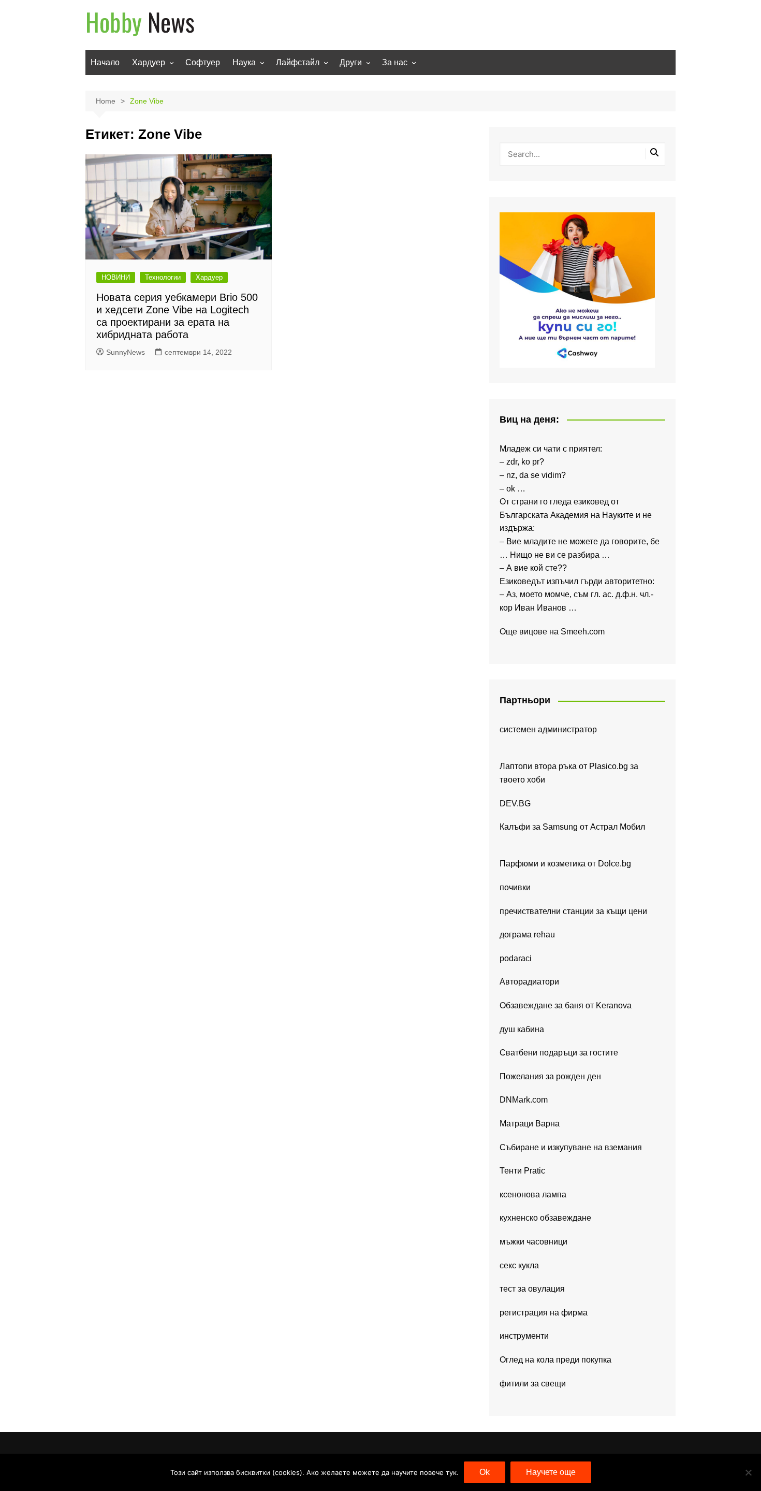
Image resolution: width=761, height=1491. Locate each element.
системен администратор (548, 729)
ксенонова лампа (533, 1194)
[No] (748, 1472)
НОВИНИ (115, 277)
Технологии (163, 277)
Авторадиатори (529, 981)
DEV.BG (515, 803)
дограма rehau (527, 934)
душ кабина (522, 1029)
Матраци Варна (530, 1123)
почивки (515, 887)
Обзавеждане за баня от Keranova (566, 1005)
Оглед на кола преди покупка (555, 1359)
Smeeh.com (583, 631)
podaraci (516, 958)
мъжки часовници (533, 1241)
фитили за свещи (533, 1383)
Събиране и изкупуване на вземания (571, 1147)
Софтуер (202, 62)
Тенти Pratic (522, 1170)
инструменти (524, 1335)
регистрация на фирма (544, 1312)
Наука (244, 62)
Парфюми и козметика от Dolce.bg (565, 863)
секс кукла (519, 1265)
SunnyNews (125, 352)
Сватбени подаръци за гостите (559, 1052)
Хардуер (148, 62)
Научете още (551, 1472)
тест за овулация (532, 1288)
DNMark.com (524, 1099)
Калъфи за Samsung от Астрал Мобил (572, 826)
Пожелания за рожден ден (550, 1076)
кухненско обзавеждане (545, 1217)
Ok (484, 1472)
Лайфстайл (297, 62)
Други (351, 62)
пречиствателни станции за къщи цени (573, 911)
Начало (105, 62)
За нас (394, 62)
